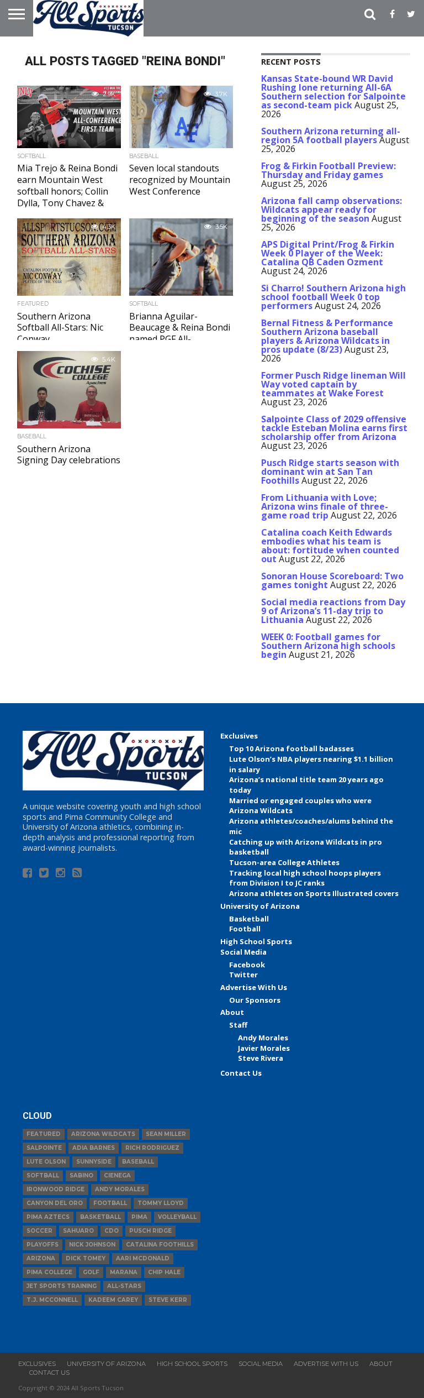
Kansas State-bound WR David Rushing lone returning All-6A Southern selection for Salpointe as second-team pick (333, 91)
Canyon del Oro (54, 1203)
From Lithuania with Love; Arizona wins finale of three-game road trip (324, 506)
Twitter (243, 975)
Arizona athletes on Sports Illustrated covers (314, 893)
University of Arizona (260, 906)
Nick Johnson (92, 1244)
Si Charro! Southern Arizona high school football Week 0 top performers (333, 297)
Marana (123, 1272)
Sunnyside (94, 1161)
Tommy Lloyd (160, 1203)
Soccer (39, 1230)
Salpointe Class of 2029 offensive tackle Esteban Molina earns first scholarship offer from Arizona (334, 428)
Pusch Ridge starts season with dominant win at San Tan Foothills (330, 471)
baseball (138, 1161)
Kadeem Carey (113, 1299)
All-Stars (124, 1286)
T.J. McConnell (52, 1299)
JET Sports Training (61, 1286)
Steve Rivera (260, 1058)
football (110, 1203)
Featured (43, 1134)
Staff (238, 1025)
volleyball (177, 1217)
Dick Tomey (85, 1258)
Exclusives (239, 736)
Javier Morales (264, 1048)
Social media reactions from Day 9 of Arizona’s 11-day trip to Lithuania (333, 611)
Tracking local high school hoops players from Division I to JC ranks (305, 878)
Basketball (249, 919)
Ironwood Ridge (55, 1189)
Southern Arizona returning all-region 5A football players (330, 135)
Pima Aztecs (48, 1217)
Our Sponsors (254, 1000)
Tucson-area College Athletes (284, 862)
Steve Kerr (168, 1299)
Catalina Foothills (160, 1244)
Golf (91, 1272)
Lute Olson (46, 1161)
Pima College (49, 1272)
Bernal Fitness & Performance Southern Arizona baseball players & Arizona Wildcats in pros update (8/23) (327, 336)
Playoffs (42, 1244)
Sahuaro (78, 1230)
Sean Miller (166, 1134)
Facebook (247, 965)
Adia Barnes (93, 1147)
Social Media (243, 952)
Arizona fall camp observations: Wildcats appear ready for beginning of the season (331, 209)
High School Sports (256, 941)
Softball (42, 1175)
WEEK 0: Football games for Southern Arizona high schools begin (328, 646)
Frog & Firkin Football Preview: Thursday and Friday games (328, 170)
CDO (111, 1230)
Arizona (40, 1258)
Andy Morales (263, 1038)
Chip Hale (164, 1272)
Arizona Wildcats (103, 1134)
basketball (100, 1217)
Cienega (117, 1175)
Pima (139, 1217)
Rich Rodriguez (152, 1147)
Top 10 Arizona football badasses (291, 748)
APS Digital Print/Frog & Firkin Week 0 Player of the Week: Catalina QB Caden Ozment (327, 253)
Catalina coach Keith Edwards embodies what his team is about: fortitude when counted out (330, 545)
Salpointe (44, 1147)
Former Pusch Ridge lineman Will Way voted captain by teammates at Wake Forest (333, 384)
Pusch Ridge (150, 1230)
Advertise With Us (253, 987)
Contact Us (241, 1073)
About (232, 1012)
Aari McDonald (142, 1258)
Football (245, 929)
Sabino (81, 1175)
